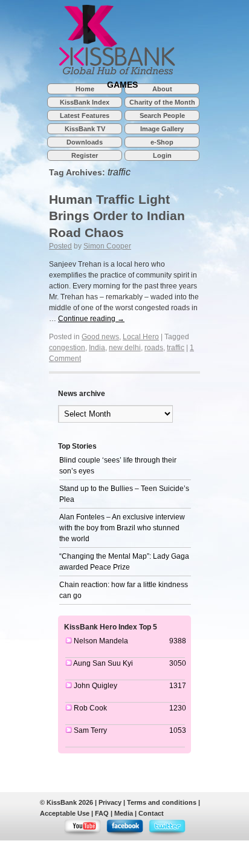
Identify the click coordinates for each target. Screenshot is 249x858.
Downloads (84, 142)
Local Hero (141, 337)
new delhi (125, 347)
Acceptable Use (64, 813)
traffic (175, 347)
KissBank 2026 (70, 802)
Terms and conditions (161, 802)
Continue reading (91, 318)
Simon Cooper (107, 246)
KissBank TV (85, 128)
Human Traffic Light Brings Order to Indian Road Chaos (117, 215)
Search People (162, 115)
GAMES (122, 84)
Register (84, 155)
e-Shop (161, 142)
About (162, 89)
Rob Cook (90, 708)
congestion (67, 347)
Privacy (110, 802)
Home (85, 89)
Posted (60, 246)
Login (162, 155)
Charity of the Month (162, 102)
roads (153, 347)
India (97, 347)
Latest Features (84, 115)
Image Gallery (162, 128)
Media (123, 813)
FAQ (102, 813)
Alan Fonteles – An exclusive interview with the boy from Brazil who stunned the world (122, 528)
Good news (100, 337)
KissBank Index (84, 102)
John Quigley (95, 685)
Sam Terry (90, 730)
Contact (151, 813)
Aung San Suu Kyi (103, 663)
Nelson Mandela (101, 641)
